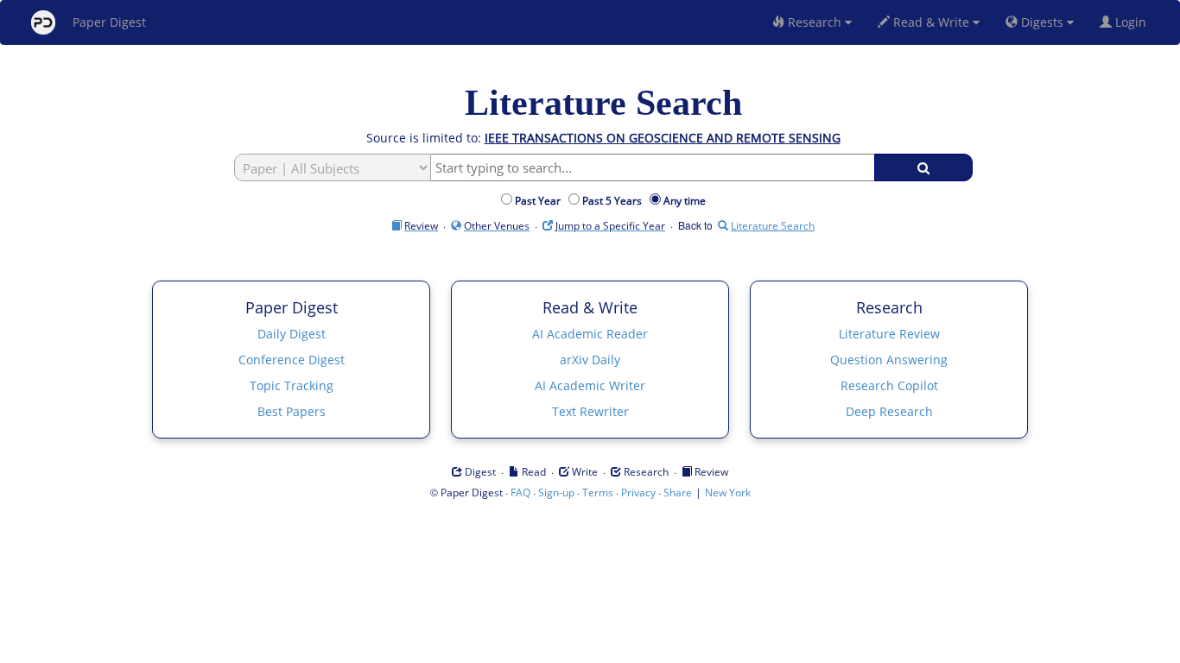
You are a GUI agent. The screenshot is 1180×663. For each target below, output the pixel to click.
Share (677, 492)
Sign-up (556, 492)
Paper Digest (109, 22)
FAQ (520, 492)
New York (728, 492)
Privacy (638, 492)
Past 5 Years (614, 200)
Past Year (540, 200)
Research (814, 22)
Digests (1042, 22)
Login (1132, 22)
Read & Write (931, 22)
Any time (684, 200)
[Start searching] (923, 167)
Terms (597, 492)
